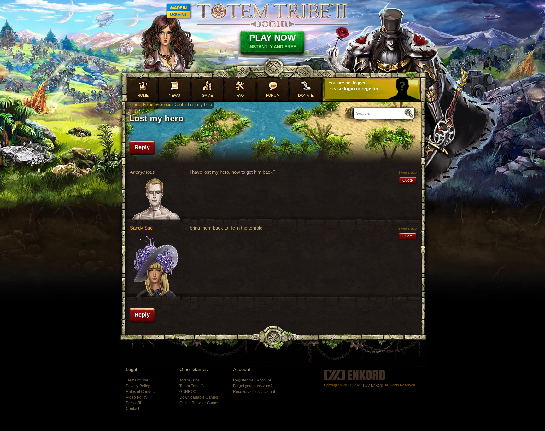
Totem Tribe (189, 380)
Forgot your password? (252, 386)
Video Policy (136, 397)
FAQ (240, 95)
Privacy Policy (138, 386)
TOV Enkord (372, 385)
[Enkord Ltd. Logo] (354, 375)
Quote (407, 180)
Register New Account (252, 380)
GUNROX (187, 391)
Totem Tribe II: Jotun (272, 15)
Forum (273, 95)
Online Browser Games (199, 403)
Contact (132, 408)
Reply (142, 147)
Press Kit (133, 403)
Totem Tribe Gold (194, 386)
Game (207, 95)
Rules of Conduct (140, 391)
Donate (306, 95)
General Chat (171, 104)
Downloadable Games (198, 397)
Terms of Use (137, 380)
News (174, 95)
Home (143, 95)
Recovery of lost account (254, 391)
